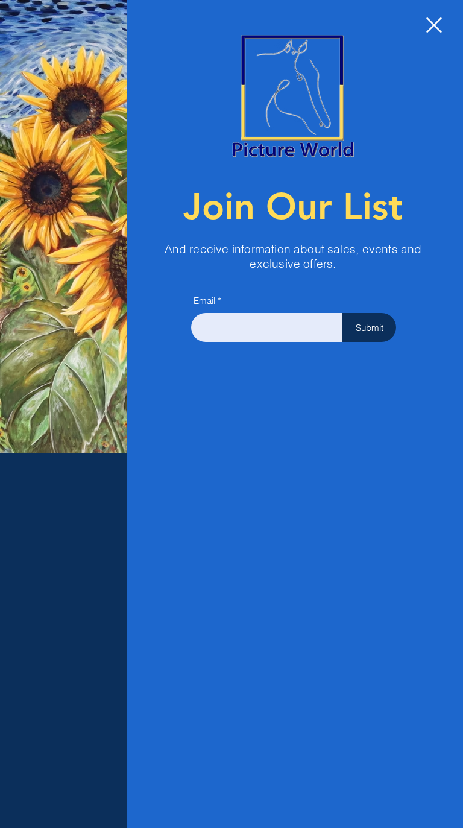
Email (204, 300)
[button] (434, 25)
